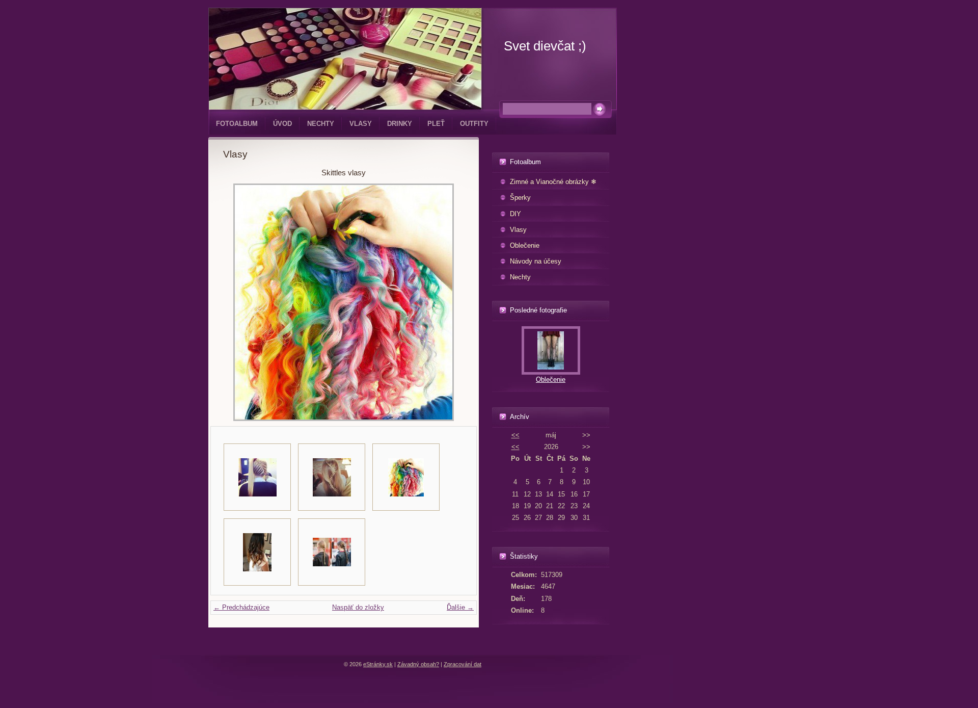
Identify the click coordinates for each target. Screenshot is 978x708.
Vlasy (360, 123)
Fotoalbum (237, 123)
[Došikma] (257, 477)
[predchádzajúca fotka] (239, 302)
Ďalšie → (460, 607)
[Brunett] (257, 552)
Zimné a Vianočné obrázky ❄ (553, 182)
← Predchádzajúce (241, 607)
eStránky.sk (378, 664)
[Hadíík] (331, 477)
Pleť (436, 123)
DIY (515, 214)
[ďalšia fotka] (447, 302)
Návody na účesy (535, 261)
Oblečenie (524, 245)
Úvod (282, 123)
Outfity (474, 123)
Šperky (520, 197)
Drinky (399, 123)
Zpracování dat (462, 664)
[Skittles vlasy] (406, 477)
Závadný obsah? (418, 664)
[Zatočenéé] (331, 552)
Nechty (320, 123)
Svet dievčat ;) (545, 46)
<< (515, 435)
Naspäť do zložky (358, 607)
